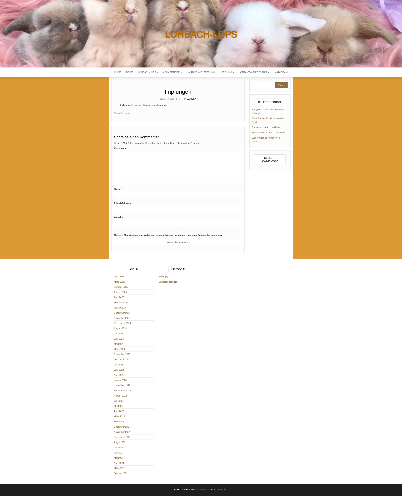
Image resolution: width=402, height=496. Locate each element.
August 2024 (120, 328)
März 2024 (119, 349)
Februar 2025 (121, 302)
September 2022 (122, 390)
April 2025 (119, 297)
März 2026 (119, 281)
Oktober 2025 (121, 286)
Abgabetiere (171, 72)
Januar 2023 (120, 380)
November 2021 (122, 431)
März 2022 (119, 416)
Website (118, 217)
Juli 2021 (118, 447)
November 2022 (122, 385)
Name (118, 189)
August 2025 (120, 292)
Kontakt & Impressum (253, 72)
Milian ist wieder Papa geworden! (268, 132)
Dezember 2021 (122, 426)
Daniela (191, 98)
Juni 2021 (119, 452)
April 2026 (119, 276)
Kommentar (121, 148)
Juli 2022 (118, 400)
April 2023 (119, 374)
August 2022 (120, 395)
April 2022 (119, 411)
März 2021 (119, 468)
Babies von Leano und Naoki (266, 127)
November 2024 (122, 317)
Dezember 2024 (122, 312)
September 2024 (122, 323)
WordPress (201, 489)
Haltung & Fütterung (201, 72)
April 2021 (119, 462)
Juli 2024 (118, 333)
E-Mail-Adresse (123, 203)
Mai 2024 (118, 343)
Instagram (281, 72)
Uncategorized (166, 281)
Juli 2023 (118, 364)
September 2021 (122, 437)
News (129, 72)
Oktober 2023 (121, 359)
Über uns (226, 72)
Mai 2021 (118, 457)
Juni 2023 (119, 369)
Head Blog (222, 489)
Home (118, 72)
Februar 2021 (121, 473)
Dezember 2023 (122, 354)
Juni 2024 (119, 338)
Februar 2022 (121, 421)
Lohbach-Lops (201, 33)
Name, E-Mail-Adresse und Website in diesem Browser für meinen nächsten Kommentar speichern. (168, 235)
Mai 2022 (118, 406)
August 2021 (120, 442)
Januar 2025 (120, 307)
